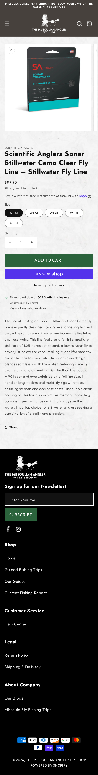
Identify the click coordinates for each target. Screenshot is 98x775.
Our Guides (15, 581)
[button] (7, 24)
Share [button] (13, 427)
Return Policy (17, 655)
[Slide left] (39, 139)
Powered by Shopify (49, 765)
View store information (28, 308)
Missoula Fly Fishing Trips (28, 709)
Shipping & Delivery (23, 666)
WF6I (54, 213)
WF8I (13, 223)
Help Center (16, 624)
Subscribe (20, 514)
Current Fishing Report (26, 592)
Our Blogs (14, 698)
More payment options (49, 285)
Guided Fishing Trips (23, 569)
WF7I (74, 213)
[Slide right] (59, 139)
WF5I (34, 213)
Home (10, 558)
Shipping (10, 188)
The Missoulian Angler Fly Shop (56, 760)
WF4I (13, 213)
